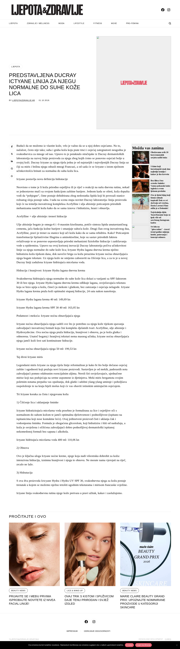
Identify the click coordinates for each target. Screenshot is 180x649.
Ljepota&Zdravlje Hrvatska (24, 639)
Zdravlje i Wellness (38, 23)
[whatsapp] (12, 176)
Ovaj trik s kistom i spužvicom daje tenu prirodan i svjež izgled (89, 600)
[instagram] (168, 10)
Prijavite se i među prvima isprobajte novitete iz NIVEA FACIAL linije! (32, 600)
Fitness (97, 23)
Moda (61, 23)
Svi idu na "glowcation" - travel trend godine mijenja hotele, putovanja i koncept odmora (160, 232)
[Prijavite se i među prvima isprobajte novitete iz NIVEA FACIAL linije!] (34, 554)
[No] (176, 645)
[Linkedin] (12, 161)
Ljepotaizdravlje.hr (23, 100)
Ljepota (13, 23)
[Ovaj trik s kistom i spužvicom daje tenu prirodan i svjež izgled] (90, 554)
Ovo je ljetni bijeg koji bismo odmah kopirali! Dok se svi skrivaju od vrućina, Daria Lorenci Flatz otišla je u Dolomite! (160, 201)
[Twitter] (12, 154)
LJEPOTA (15, 67)
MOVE (114, 23)
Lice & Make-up (75, 590)
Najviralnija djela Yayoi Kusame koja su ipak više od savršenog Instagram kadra (160, 217)
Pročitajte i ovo (27, 516)
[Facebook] (12, 146)
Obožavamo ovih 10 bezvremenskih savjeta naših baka (159, 155)
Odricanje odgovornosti (97, 631)
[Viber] (12, 169)
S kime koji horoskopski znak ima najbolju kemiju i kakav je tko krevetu (160, 170)
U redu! (129, 645)
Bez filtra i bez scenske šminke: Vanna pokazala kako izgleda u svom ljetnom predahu (160, 185)
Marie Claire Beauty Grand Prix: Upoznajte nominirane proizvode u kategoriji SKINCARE (142, 602)
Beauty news (18, 590)
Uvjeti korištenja (143, 645)
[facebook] (162, 10)
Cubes (168, 639)
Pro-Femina (132, 23)
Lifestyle (79, 23)
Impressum (72, 631)
